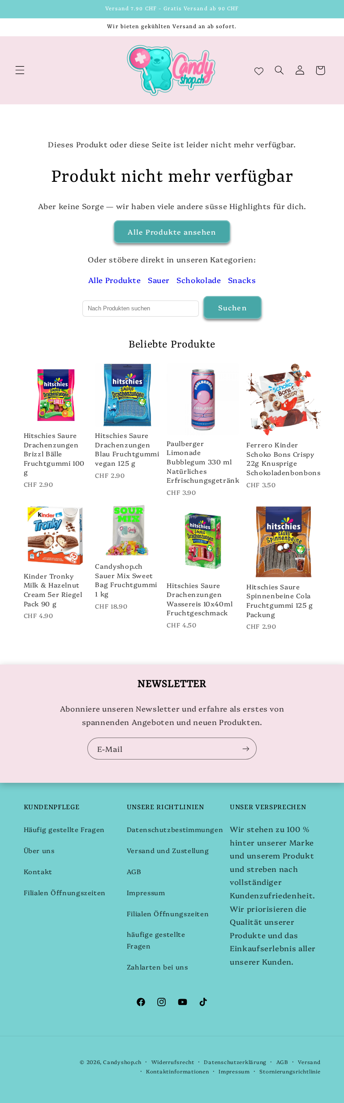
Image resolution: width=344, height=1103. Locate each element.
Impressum (146, 892)
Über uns (39, 850)
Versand (309, 1061)
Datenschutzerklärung (235, 1061)
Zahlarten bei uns (157, 966)
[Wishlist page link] (258, 70)
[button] (19, 70)
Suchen (232, 307)
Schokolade (198, 280)
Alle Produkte (114, 280)
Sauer (159, 280)
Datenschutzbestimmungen (175, 829)
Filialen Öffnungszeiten (65, 892)
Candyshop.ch (122, 1061)
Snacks (242, 280)
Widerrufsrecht (172, 1061)
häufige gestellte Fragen (156, 939)
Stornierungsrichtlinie (289, 1071)
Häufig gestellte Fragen (64, 829)
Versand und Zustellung (168, 850)
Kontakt (38, 871)
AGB (134, 871)
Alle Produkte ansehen (172, 231)
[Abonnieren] (246, 749)
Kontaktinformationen (177, 1071)
